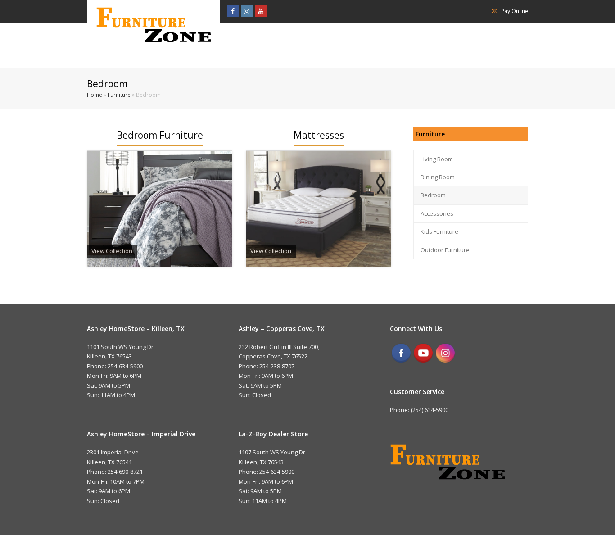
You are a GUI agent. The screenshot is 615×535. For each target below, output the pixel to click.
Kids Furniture (439, 231)
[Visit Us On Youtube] (423, 362)
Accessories (437, 213)
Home (94, 94)
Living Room (437, 159)
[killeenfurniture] (153, 24)
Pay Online (514, 11)
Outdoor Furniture (445, 250)
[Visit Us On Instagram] (445, 362)
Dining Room (438, 177)
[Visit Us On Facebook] (401, 362)
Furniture (119, 94)
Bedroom (433, 195)
